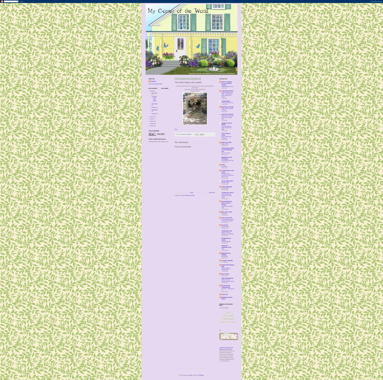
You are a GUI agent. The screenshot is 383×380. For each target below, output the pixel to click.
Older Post (212, 192)
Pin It (176, 129)
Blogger (202, 375)
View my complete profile (155, 84)
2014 (151, 119)
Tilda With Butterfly (226, 241)
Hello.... (223, 248)
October (154, 107)
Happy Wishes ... (226, 144)
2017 (151, 116)
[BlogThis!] (197, 134)
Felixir (223, 164)
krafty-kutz (225, 294)
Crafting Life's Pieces (228, 192)
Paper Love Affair (226, 142)
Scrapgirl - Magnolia (227, 260)
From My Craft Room (227, 114)
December (154, 93)
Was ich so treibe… (226, 153)
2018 (151, 91)
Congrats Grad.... (226, 226)
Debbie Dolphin (226, 101)
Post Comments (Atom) (188, 195)
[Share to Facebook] (201, 134)
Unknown (153, 81)
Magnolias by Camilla (228, 107)
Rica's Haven (225, 274)
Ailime (190, 375)
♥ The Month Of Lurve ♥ (227, 102)
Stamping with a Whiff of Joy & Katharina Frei (228, 150)
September (155, 110)
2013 (151, 121)
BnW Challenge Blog (227, 278)
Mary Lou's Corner (227, 212)
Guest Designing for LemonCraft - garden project (227, 196)
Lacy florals (224, 166)
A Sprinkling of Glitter (228, 91)
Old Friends (224, 213)
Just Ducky (225, 225)
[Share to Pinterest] (203, 134)
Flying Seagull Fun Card (227, 86)
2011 (151, 126)
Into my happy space (227, 181)
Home (191, 192)
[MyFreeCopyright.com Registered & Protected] (226, 349)
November (154, 104)
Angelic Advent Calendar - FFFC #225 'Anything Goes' (228, 117)
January (154, 113)
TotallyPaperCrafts (227, 231)
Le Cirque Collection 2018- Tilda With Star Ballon (227, 128)
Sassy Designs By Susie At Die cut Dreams (227, 203)
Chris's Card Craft (227, 218)
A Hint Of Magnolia (227, 187)
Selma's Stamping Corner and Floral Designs (227, 83)
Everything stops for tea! (227, 160)
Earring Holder (225, 188)
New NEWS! (225, 256)
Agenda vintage (225, 182)
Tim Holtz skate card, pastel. (154, 99)
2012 (151, 123)
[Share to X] (199, 134)
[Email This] (196, 134)
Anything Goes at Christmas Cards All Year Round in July (228, 175)
